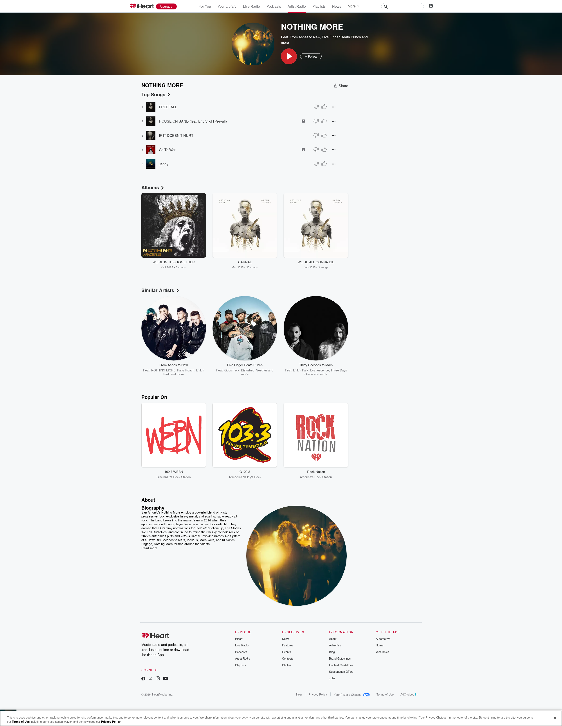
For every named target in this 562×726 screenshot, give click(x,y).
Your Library (227, 6)
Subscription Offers (341, 671)
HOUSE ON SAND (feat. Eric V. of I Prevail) (193, 121)
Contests (288, 658)
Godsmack (231, 370)
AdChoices (407, 694)
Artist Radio (297, 6)
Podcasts (274, 6)
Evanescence (319, 370)
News (336, 6)
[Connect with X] (150, 678)
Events (286, 652)
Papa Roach (185, 370)
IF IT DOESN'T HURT (176, 135)
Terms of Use (385, 694)
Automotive (383, 639)
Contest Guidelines (341, 665)
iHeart (239, 639)
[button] (289, 56)
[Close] (555, 718)
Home (379, 645)
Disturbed (247, 370)
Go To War (167, 149)
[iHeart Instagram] (158, 678)
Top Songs (153, 94)
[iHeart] (141, 6)
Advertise (335, 645)
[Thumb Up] (324, 107)
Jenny (163, 163)
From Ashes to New (305, 36)
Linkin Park (300, 370)
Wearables (382, 652)
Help (299, 694)
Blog (332, 652)
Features (287, 645)
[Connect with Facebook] (143, 678)
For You (205, 6)
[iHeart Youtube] (165, 678)
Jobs (332, 678)
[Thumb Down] (316, 107)
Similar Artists (157, 290)
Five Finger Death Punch (341, 36)
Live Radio (251, 6)
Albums (150, 187)
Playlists (319, 6)
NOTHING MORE (163, 370)
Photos (286, 665)
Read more (149, 548)
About (333, 639)
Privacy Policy (318, 694)
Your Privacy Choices (347, 694)
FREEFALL (168, 106)
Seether (261, 370)
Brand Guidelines (340, 658)
